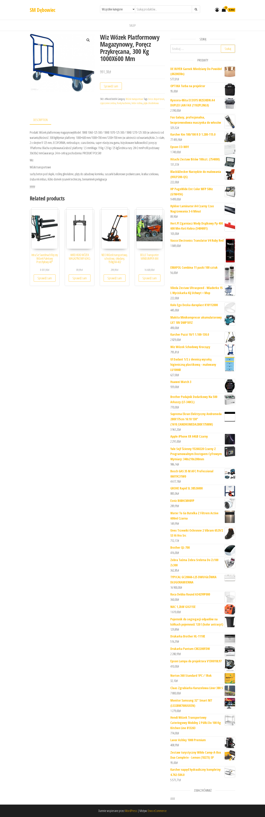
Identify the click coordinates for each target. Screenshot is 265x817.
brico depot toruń (156, 99)
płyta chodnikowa (151, 103)
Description (40, 120)
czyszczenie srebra (108, 103)
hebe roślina (137, 103)
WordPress (131, 811)
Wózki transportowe (134, 99)
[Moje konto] (217, 9)
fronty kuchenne (124, 103)
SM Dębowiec (42, 9)
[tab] (43, 120)
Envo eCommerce (157, 811)
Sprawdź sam (111, 86)
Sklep (132, 25)
